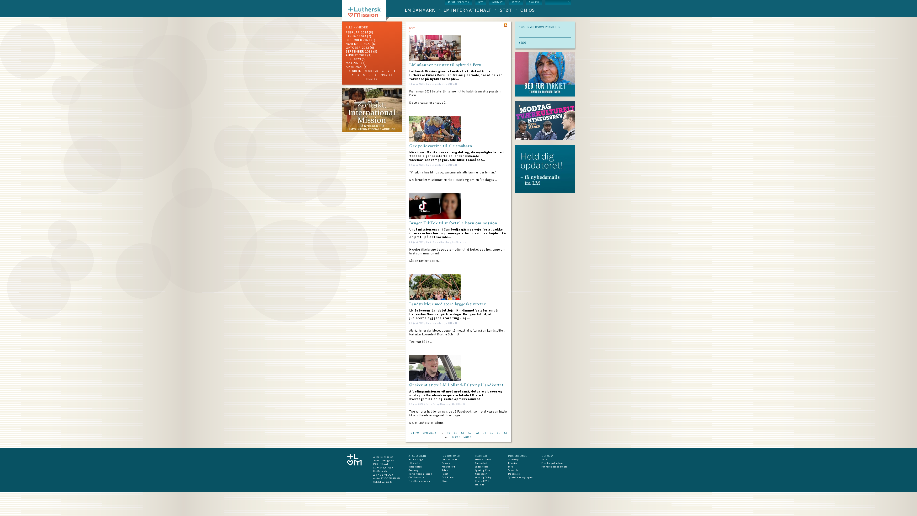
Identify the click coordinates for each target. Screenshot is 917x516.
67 (505, 432)
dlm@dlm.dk (380, 471)
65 (491, 432)
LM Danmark (420, 10)
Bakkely (446, 463)
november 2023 (358, 44)
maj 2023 (353, 63)
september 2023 (359, 51)
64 (484, 432)
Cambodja (513, 459)
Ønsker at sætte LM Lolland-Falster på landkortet (456, 385)
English (534, 2)
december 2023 (358, 40)
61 (462, 432)
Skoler (445, 481)
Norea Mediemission (420, 473)
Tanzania (513, 470)
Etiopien (513, 463)
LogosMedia (482, 466)
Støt (506, 10)
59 (448, 432)
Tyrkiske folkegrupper (520, 477)
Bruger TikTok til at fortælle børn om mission (453, 223)
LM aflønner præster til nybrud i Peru (445, 65)
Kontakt (497, 2)
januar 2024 (356, 36)
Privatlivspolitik (458, 2)
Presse (516, 2)
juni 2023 (353, 59)
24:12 (544, 459)
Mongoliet (514, 473)
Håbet (445, 473)
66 (498, 432)
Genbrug (413, 470)
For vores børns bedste (554, 466)
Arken (445, 470)
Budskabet (481, 463)
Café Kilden (448, 477)
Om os (527, 10)
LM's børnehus (450, 459)
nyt (480, 2)
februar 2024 (357, 32)
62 (469, 432)
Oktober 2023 (357, 47)
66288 (389, 482)
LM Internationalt (467, 10)
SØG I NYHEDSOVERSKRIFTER (540, 27)
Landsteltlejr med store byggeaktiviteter (447, 304)
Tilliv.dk (480, 484)
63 (477, 432)
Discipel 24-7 (482, 481)
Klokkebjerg (448, 466)
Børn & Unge (416, 459)
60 (455, 432)
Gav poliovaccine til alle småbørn (440, 146)
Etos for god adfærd (552, 463)
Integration (415, 466)
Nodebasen (481, 473)
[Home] (366, 12)
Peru (510, 466)
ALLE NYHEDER (357, 27)
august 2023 (356, 55)
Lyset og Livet (483, 470)
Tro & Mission (483, 459)
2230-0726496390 (391, 478)
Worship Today (483, 477)
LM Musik (414, 463)
